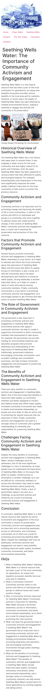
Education (35, 37)
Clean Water (17, 32)
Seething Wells (33, 32)
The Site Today (20, 37)
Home (5, 32)
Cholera (6, 37)
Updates (7, 41)
